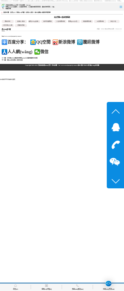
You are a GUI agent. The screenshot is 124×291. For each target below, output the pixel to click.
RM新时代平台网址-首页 (7, 79)
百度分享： (18, 42)
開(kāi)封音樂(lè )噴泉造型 (15, 60)
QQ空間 (43, 42)
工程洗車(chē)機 (7, 25)
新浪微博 (67, 42)
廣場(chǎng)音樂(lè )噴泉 (36, 21)
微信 (44, 51)
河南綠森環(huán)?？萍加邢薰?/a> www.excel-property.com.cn (58, 65)
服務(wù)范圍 (20, 12)
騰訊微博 (91, 42)
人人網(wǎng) (20, 51)
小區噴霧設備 (60, 21)
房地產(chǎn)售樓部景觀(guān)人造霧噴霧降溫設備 (22, 58)
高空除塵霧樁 (47, 21)
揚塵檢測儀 (21, 25)
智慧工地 (113, 21)
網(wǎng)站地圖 (94, 65)
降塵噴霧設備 (87, 21)
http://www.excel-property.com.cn (11, 36)
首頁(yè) (12, 12)
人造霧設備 (100, 21)
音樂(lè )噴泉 (29, 12)
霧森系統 (7, 21)
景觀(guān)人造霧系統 (74, 21)
